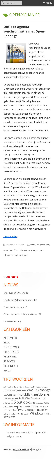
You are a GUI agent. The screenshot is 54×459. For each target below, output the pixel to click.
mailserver (25, 398)
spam (30, 409)
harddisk (25, 394)
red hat (41, 406)
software (23, 255)
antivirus (6, 387)
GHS (9, 394)
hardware (41, 394)
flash (5, 395)
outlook (15, 255)
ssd (35, 410)
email (31, 390)
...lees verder (10, 236)
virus (7, 370)
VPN (20, 413)
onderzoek (11, 347)
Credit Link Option (32, 432)
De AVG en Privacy (12, 321)
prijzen (13, 406)
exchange (33, 250)
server (5, 410)
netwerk (35, 398)
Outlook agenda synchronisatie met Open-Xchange (24, 31)
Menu (49, 2)
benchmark (14, 387)
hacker (15, 395)
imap (5, 398)
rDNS (26, 406)
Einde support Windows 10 (15, 292)
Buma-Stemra (25, 387)
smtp (11, 410)
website (26, 414)
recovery (33, 406)
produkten (44, 244)
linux (17, 398)
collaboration (22, 250)
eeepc (24, 391)
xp (13, 417)
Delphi (18, 391)
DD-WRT (13, 391)
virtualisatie (13, 414)
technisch (10, 366)
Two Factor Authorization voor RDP (20, 300)
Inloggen (36, 449)
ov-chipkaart (35, 403)
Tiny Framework (21, 449)
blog (7, 342)
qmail (19, 406)
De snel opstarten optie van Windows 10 (22, 314)
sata (46, 406)
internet (11, 398)
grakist (32, 244)
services (9, 361)
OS (13, 402)
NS (40, 398)
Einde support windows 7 (15, 307)
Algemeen (10, 338)
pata (41, 403)
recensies (7, 250)
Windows (37, 413)
